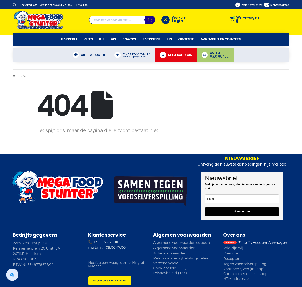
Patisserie (151, 39)
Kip (101, 39)
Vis (113, 39)
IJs (169, 39)
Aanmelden (242, 211)
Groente (186, 39)
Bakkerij (69, 39)
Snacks (129, 39)
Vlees (88, 39)
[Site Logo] (38, 19)
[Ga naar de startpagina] (14, 76)
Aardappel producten (221, 39)
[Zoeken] (150, 20)
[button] (12, 275)
